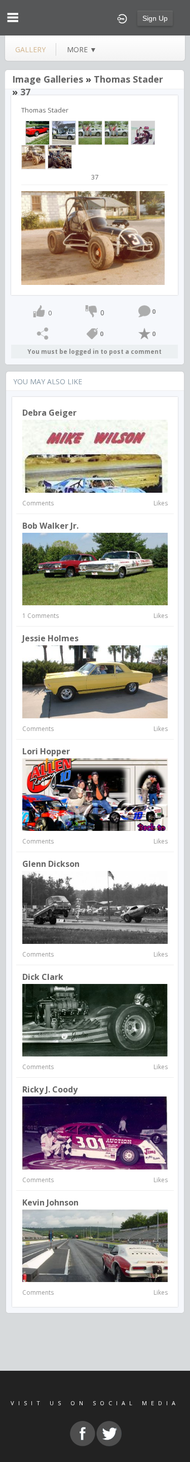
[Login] (122, 17)
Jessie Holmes (50, 638)
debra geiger (49, 412)
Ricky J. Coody (50, 1089)
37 (25, 92)
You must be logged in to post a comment (94, 351)
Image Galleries (47, 79)
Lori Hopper (46, 751)
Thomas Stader (128, 79)
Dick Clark (42, 976)
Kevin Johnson (50, 1202)
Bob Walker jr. (50, 525)
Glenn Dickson (51, 863)
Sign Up (155, 18)
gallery (30, 49)
